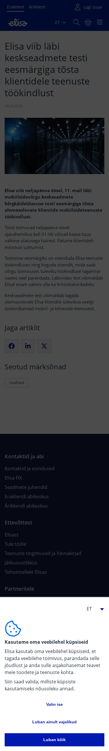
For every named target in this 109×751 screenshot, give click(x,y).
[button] (92, 609)
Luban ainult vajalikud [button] (54, 722)
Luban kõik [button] (54, 739)
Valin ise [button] (54, 704)
